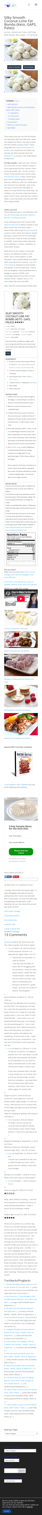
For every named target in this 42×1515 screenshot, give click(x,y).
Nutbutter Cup (10, 156)
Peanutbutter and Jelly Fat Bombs (17, 710)
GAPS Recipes (9, 35)
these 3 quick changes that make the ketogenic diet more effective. (19, 575)
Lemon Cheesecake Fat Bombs (16, 628)
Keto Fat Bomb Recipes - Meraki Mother (21, 1317)
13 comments (32, 35)
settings (30, 1507)
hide (17, 101)
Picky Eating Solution (11, 916)
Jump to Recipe (14, 67)
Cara (8, 32)
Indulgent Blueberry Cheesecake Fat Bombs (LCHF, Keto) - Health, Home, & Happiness (19, 1332)
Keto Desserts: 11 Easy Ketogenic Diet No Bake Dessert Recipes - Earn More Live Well (20, 1299)
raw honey (33, 383)
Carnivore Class (10, 924)
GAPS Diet (31, 32)
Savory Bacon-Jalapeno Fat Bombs (17, 738)
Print (8, 353)
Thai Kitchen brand (11, 177)
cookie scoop (16, 447)
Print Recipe (29, 67)
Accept (7, 1511)
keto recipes (20, 35)
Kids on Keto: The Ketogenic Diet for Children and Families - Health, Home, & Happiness (20, 1344)
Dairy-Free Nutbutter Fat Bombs (16, 651)
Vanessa (7, 942)
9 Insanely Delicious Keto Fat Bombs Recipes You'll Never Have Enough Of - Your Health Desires (19, 1380)
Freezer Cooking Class (12, 929)
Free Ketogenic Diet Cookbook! (16, 784)
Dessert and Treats (19, 32)
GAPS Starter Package (12, 911)
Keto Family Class (10, 920)
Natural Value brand (12, 225)
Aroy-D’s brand (29, 230)
